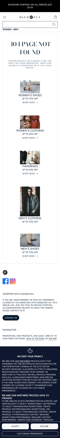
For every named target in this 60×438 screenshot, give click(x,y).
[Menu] (4, 17)
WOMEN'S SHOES (30, 95)
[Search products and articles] (54, 24)
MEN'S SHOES (30, 249)
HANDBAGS (30, 166)
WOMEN (7, 29)
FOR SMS (52, 338)
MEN (15, 29)
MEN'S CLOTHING (30, 218)
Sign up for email (35, 338)
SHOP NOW (28, 102)
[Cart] (55, 17)
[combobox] (30, 24)
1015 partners (22, 361)
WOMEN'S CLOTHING (30, 131)
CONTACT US (11, 317)
